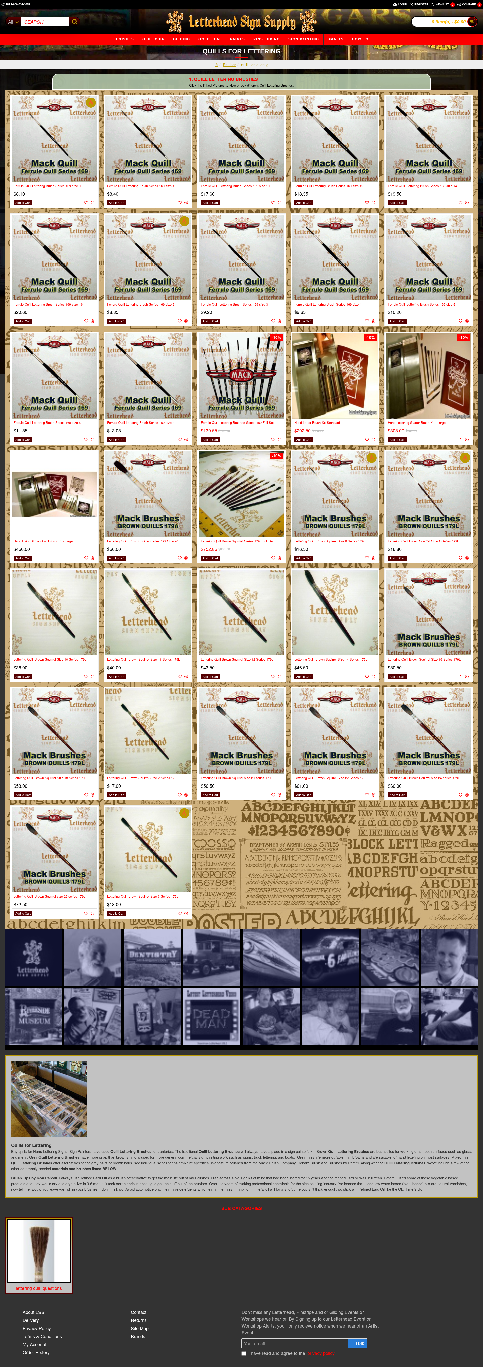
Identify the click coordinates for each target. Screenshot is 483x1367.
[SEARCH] (74, 21)
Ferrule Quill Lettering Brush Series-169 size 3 (234, 304)
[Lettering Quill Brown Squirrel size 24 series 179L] (428, 731)
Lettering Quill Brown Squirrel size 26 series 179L (49, 896)
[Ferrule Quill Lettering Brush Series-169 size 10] (241, 139)
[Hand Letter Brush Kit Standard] (335, 376)
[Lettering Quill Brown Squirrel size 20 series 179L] (241, 731)
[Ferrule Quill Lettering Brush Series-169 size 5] (428, 257)
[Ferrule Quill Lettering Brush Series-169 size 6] (54, 376)
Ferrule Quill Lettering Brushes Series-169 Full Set (237, 423)
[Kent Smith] (92, 1016)
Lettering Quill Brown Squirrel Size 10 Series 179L (50, 659)
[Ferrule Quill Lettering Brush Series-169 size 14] (428, 139)
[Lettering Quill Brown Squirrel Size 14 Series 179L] (335, 612)
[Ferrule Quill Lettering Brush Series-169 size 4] (335, 257)
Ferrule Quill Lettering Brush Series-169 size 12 (328, 186)
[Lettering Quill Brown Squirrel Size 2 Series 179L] (148, 731)
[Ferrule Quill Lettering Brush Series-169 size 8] (148, 376)
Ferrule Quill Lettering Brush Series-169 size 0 (47, 186)
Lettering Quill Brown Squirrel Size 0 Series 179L (329, 541)
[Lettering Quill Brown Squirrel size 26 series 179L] (54, 849)
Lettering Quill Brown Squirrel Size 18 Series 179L (50, 778)
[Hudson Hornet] (330, 957)
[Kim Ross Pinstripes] (271, 957)
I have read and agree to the (291, 1353)
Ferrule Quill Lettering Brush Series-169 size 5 (421, 304)
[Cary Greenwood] (389, 1016)
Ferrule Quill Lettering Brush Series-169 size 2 (140, 304)
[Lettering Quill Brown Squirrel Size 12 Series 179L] (241, 612)
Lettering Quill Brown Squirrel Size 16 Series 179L (424, 659)
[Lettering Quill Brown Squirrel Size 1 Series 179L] (428, 494)
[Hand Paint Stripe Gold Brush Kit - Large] (54, 494)
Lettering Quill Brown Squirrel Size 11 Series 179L (143, 659)
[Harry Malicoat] (271, 1016)
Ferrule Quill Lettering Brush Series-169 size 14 (422, 186)
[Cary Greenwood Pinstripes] (449, 1016)
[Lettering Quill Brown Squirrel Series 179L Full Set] (241, 494)
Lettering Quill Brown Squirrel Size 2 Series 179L (142, 778)
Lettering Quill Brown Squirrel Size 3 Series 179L (142, 896)
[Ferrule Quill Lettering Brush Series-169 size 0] (54, 139)
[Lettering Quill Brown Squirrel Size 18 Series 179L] (54, 731)
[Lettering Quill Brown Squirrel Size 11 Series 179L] (148, 612)
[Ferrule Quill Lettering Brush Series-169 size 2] (148, 257)
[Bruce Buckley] (449, 957)
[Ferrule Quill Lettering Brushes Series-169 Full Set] (241, 376)
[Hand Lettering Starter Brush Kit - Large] (428, 376)
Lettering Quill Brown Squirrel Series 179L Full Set (237, 541)
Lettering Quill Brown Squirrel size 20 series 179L (236, 778)
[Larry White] (152, 1016)
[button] (23, 202)
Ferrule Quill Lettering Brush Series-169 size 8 (140, 423)
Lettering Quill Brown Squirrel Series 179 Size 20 (142, 541)
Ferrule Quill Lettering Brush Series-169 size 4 (327, 304)
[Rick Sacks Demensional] (152, 957)
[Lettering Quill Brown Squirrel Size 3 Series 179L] (148, 849)
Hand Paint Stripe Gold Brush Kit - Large (43, 541)
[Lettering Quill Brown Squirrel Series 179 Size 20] (148, 494)
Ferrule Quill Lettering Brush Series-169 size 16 (48, 304)
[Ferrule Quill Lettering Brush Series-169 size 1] (148, 139)
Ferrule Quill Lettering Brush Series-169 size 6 (47, 423)
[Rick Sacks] (92, 957)
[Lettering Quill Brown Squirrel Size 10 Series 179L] (54, 612)
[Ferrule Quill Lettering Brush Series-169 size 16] (54, 257)
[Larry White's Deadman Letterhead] (211, 1016)
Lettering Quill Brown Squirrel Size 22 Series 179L (330, 778)
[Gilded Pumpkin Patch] (389, 957)
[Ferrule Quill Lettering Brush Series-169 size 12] (335, 139)
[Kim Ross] (211, 957)
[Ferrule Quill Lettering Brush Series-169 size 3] (241, 257)
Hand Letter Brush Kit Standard (317, 423)
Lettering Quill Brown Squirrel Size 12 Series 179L (237, 659)
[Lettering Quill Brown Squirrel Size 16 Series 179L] (428, 612)
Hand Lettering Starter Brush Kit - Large (417, 423)
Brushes (229, 64)
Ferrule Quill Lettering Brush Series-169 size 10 (235, 186)
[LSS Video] (33, 957)
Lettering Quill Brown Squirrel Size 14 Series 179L (330, 659)
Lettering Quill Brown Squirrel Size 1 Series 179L (423, 541)
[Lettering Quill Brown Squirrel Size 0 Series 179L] (335, 494)
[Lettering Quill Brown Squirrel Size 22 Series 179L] (335, 731)
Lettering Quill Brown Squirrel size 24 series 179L (424, 778)
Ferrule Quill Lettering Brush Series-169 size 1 (140, 186)
